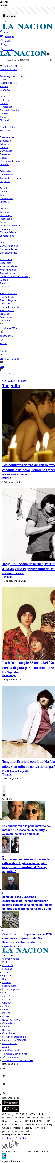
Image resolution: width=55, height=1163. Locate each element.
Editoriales (5, 171)
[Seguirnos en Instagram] (4, 1085)
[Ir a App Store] (10, 1110)
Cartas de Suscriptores (12, 178)
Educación (5, 144)
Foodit (6, 41)
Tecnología (6, 215)
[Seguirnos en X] (4, 1076)
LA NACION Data (8, 83)
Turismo (4, 212)
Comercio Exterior (9, 110)
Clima (3, 79)
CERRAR (4, 2)
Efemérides (9, 676)
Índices (4, 117)
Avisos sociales (8, 269)
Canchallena (6, 198)
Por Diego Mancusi (12, 672)
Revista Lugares (8, 300)
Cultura (4, 147)
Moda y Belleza (8, 232)
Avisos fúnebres (8, 266)
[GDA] (10, 1148)
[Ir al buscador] (5, 21)
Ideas (3, 283)
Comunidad (6, 150)
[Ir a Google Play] (10, 1104)
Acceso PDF (6, 259)
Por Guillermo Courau (14, 474)
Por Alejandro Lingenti (15, 771)
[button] (27, 213)
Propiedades (7, 106)
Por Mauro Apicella (13, 573)
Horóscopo (6, 218)
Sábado (4, 279)
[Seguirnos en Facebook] (4, 1068)
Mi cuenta (8, 49)
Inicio (6, 32)
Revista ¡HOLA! (7, 296)
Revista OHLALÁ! (8, 293)
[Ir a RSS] (4, 1094)
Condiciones (8, 1138)
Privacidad (21, 1138)
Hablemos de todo (10, 161)
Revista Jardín (7, 310)
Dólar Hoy (5, 100)
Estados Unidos (8, 127)
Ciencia (4, 157)
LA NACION (8, 380)
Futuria (4, 96)
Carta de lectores (9, 273)
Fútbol (3, 188)
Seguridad (5, 140)
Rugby (3, 191)
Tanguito (20, 380)
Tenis (3, 195)
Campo (4, 103)
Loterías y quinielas (10, 225)
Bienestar (5, 154)
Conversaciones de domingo (15, 276)
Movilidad (5, 113)
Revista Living (7, 303)
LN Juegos (5, 208)
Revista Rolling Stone (11, 307)
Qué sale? (5, 242)
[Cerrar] (48, 54)
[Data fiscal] (4, 1157)
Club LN (7, 45)
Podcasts (5, 229)
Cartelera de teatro (10, 249)
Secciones (8, 36)
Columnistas (6, 174)
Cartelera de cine (9, 245)
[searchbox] (26, 60)
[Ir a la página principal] (27, 28)
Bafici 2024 (9, 478)
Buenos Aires (7, 137)
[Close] (4, 787)
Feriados (4, 222)
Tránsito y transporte (11, 76)
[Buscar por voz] (51, 60)
